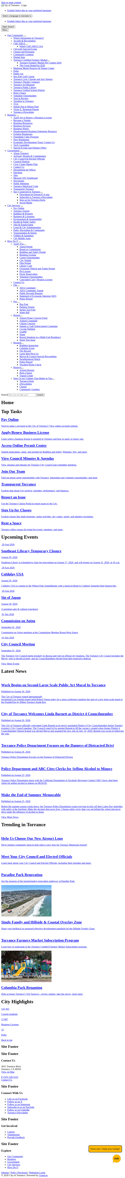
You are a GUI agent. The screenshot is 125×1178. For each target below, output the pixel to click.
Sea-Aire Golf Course (23, 76)
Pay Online (18, 208)
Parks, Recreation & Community (29, 230)
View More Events (10, 663)
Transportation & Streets (25, 233)
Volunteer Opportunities (24, 95)
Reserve (17, 367)
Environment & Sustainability (27, 219)
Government (13, 150)
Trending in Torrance (23, 101)
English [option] (29, 21)
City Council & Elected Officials (29, 159)
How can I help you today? (105, 1149)
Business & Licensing (23, 216)
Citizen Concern (27, 323)
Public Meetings (21, 183)
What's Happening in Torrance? (28, 38)
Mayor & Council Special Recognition (38, 356)
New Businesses (21, 139)
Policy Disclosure (19, 1172)
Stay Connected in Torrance (26, 191)
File (15, 285)
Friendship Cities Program (26, 137)
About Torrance (21, 153)
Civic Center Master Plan (25, 164)
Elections (17, 172)
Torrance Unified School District (29, 90)
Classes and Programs (23, 51)
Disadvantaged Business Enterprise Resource (35, 131)
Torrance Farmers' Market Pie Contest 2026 (40, 62)
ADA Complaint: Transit (31, 290)
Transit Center (26, 375)
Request (17, 342)
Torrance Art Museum (24, 84)
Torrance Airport (21, 211)
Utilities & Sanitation (23, 235)
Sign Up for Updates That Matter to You (32, 378)
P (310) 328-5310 (9, 1077)
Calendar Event (27, 348)
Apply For (18, 244)
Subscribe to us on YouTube (20, 1107)
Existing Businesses (22, 134)
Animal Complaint (28, 320)
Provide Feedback (16, 1137)
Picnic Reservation (29, 274)
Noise (22, 334)
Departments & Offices (24, 170)
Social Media (26, 202)
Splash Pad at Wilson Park (26, 106)
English (29, 10)
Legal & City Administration (27, 227)
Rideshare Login (37, 1172)
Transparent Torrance (23, 189)
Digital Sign (19, 57)
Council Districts (21, 161)
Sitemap (5, 1172)
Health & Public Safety (24, 222)
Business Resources (22, 123)
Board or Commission (30, 249)
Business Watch (21, 128)
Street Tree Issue (27, 340)
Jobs (15, 175)
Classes (23, 386)
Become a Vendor (22, 120)
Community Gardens (23, 54)
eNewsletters (26, 384)
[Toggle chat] (116, 1158)
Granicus (43, 1175)
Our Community (15, 1156)
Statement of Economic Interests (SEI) (38, 296)
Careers (11, 1132)
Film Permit (25, 263)
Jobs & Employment (23, 224)
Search (4, 394)
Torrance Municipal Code (25, 186)
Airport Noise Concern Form (33, 318)
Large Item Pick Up (29, 353)
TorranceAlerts (27, 381)
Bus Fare (24, 304)
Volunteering (13, 1134)
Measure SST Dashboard (25, 178)
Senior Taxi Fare (28, 309)
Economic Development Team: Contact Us (34, 142)
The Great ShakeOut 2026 (32, 65)
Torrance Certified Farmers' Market (30, 60)
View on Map (7, 1072)
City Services (13, 205)
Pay (15, 301)
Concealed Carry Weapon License (36, 279)
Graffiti (23, 331)
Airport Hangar (27, 370)
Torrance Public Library (24, 87)
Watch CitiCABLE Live (31, 46)
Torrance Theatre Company (26, 82)
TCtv (15, 104)
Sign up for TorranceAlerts (32, 200)
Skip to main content (11, 2)
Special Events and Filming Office (29, 148)
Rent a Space (19, 93)
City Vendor (25, 260)
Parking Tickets (27, 307)
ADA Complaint (28, 288)
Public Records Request (31, 293)
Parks (16, 71)
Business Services (22, 126)
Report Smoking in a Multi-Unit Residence (40, 337)
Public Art (18, 73)
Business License (28, 255)
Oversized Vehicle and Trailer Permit (37, 268)
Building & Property (23, 213)
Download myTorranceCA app (34, 194)
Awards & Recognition (24, 40)
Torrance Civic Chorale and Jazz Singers (33, 79)
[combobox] (16, 16)
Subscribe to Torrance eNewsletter (36, 197)
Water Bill (24, 312)
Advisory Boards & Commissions (29, 156)
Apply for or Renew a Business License (32, 117)
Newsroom (18, 180)
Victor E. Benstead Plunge (26, 109)
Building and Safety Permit (33, 252)
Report (16, 315)
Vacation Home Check (30, 364)
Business (11, 115)
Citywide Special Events (25, 49)
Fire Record (25, 351)
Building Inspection (29, 345)
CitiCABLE (19, 43)
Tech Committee (21, 145)
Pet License (25, 271)
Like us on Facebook (17, 1099)
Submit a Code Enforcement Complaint (38, 326)
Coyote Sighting (27, 329)
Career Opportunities (30, 257)
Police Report (26, 299)
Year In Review (21, 98)
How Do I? (12, 241)
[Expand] (25, 36)
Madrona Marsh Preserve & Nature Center (33, 68)
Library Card (26, 266)
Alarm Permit (26, 246)
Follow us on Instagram (18, 1104)
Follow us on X (14, 1101)
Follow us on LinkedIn (18, 1110)
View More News (9, 817)
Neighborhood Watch (30, 359)
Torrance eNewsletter (23, 112)
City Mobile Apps (22, 238)
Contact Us (18, 167)
